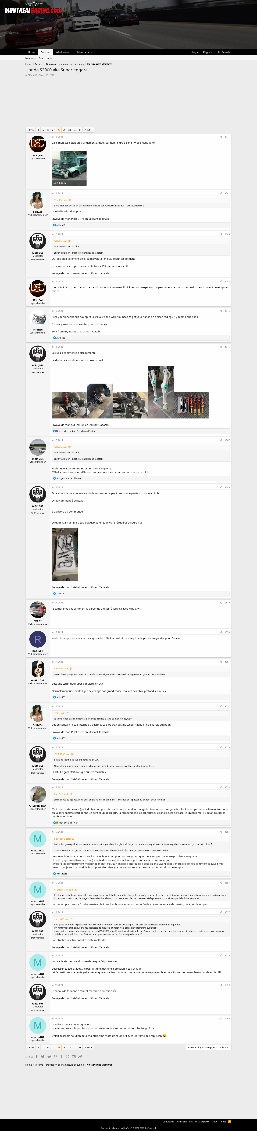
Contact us (168, 1121)
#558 (227, 955)
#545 (227, 310)
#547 (227, 440)
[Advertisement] (128, 102)
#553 (227, 747)
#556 (227, 882)
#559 (227, 985)
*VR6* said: (60, 713)
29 (64, 129)
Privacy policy (202, 1121)
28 (59, 129)
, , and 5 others (78, 431)
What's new (62, 52)
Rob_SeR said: (61, 668)
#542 (227, 193)
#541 (227, 136)
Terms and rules (184, 1121)
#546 (227, 346)
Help (214, 1121)
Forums (45, 52)
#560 (227, 1018)
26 (48, 129)
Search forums (46, 58)
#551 (227, 661)
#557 (227, 912)
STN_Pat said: (61, 200)
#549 (227, 602)
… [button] (43, 129)
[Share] (221, 137)
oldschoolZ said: (62, 838)
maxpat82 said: (62, 919)
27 (53, 129)
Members (83, 52)
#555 (227, 831)
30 (69, 129)
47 (79, 129)
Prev (31, 129)
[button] (72, 52)
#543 (227, 234)
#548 (227, 487)
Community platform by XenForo (128, 1128)
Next (87, 129)
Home (31, 52)
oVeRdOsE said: (62, 754)
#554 (227, 787)
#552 (227, 706)
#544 (227, 281)
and (68, 478)
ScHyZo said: (60, 241)
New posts (30, 58)
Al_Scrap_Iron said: (63, 889)
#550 (227, 632)
